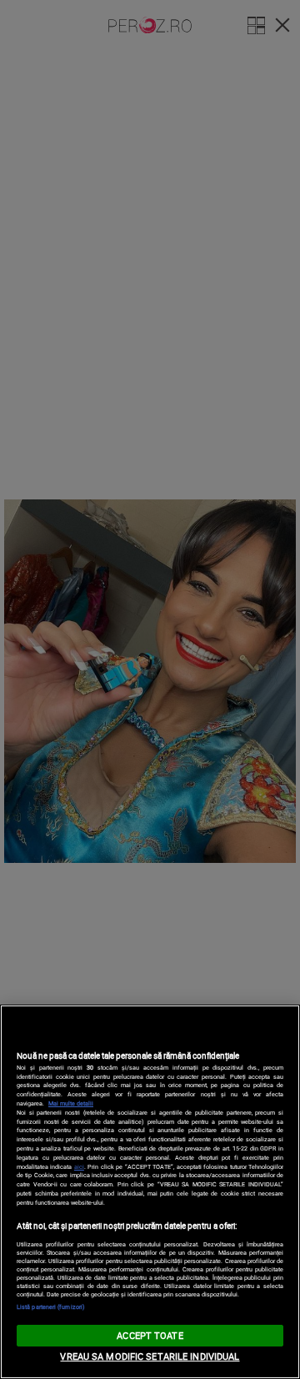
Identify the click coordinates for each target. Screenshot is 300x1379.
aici (79, 1166)
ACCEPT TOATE (149, 1335)
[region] (150, 1192)
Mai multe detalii (70, 1103)
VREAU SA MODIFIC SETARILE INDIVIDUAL (149, 1356)
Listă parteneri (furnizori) (51, 1306)
